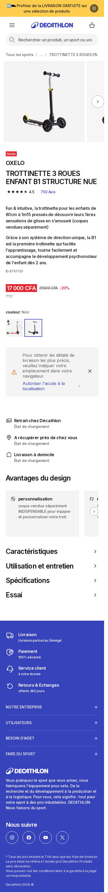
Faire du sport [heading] (20, 754)
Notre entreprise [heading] (24, 707)
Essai (14, 595)
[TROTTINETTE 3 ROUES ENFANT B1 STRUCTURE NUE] (44, 101)
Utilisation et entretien (40, 566)
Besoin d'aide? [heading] (20, 738)
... (41, 54)
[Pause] (94, 8)
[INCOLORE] (15, 328)
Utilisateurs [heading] (19, 722)
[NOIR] (33, 328)
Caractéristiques (31, 551)
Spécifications (28, 580)
